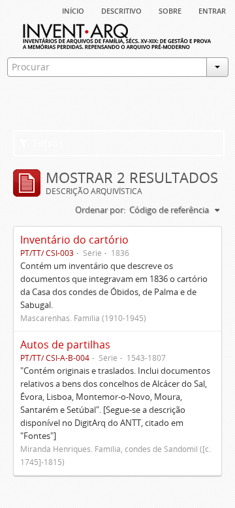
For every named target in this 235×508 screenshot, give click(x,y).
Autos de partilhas (65, 344)
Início (73, 10)
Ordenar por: (100, 210)
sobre (170, 10)
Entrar (212, 10)
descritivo (121, 10)
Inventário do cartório (74, 240)
